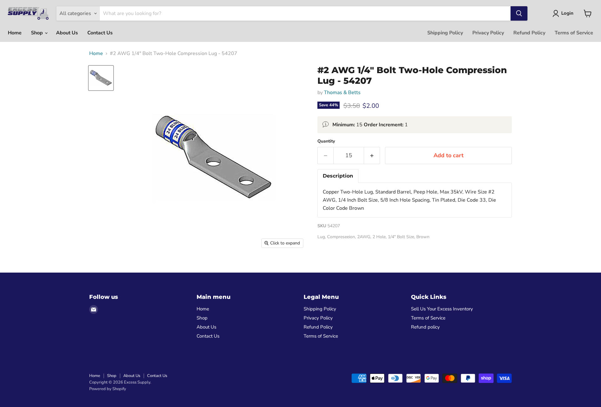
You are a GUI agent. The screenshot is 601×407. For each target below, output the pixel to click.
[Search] (519, 13)
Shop (37, 32)
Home (15, 32)
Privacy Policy (488, 32)
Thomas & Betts (342, 92)
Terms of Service (574, 32)
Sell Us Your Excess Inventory (442, 309)
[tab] (337, 176)
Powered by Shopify (107, 389)
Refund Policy (529, 32)
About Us (67, 32)
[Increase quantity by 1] (372, 155)
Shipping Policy (445, 32)
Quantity (326, 141)
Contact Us (100, 32)
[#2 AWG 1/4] (101, 78)
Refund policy (425, 327)
